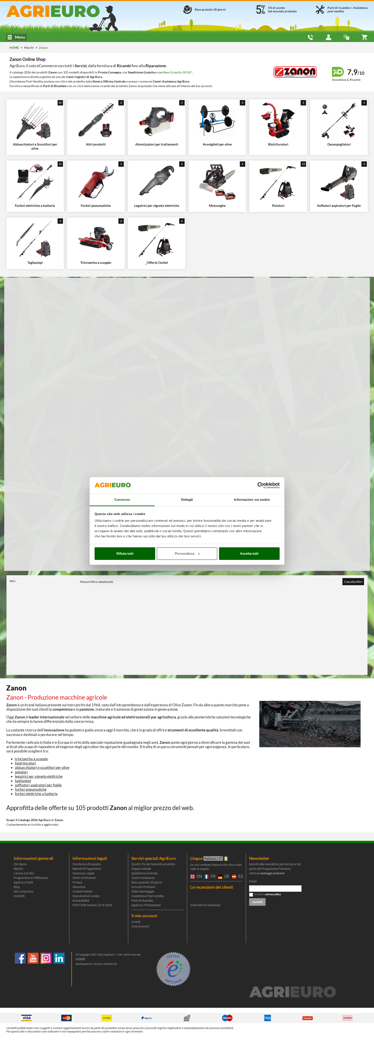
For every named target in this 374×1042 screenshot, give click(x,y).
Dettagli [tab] (187, 499)
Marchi (29, 47)
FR (212, 876)
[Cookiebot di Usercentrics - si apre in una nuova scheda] (261, 485)
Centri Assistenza (143, 878)
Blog (17, 887)
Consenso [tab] (122, 499)
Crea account (140, 926)
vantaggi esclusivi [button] (272, 873)
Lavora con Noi (24, 873)
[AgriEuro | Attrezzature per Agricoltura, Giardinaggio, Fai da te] (64, 11)
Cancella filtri (353, 581)
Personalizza (184, 553)
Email (252, 881)
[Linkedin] (59, 969)
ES (240, 876)
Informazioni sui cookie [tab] (252, 499)
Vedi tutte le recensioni (205, 905)
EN (198, 876)
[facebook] (20, 969)
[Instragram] (46, 969)
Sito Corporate (23, 891)
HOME (14, 47)
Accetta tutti (249, 553)
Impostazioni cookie (86, 896)
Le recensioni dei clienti (211, 887)
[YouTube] (33, 969)
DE (226, 876)
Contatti (19, 896)
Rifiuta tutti (124, 553)
